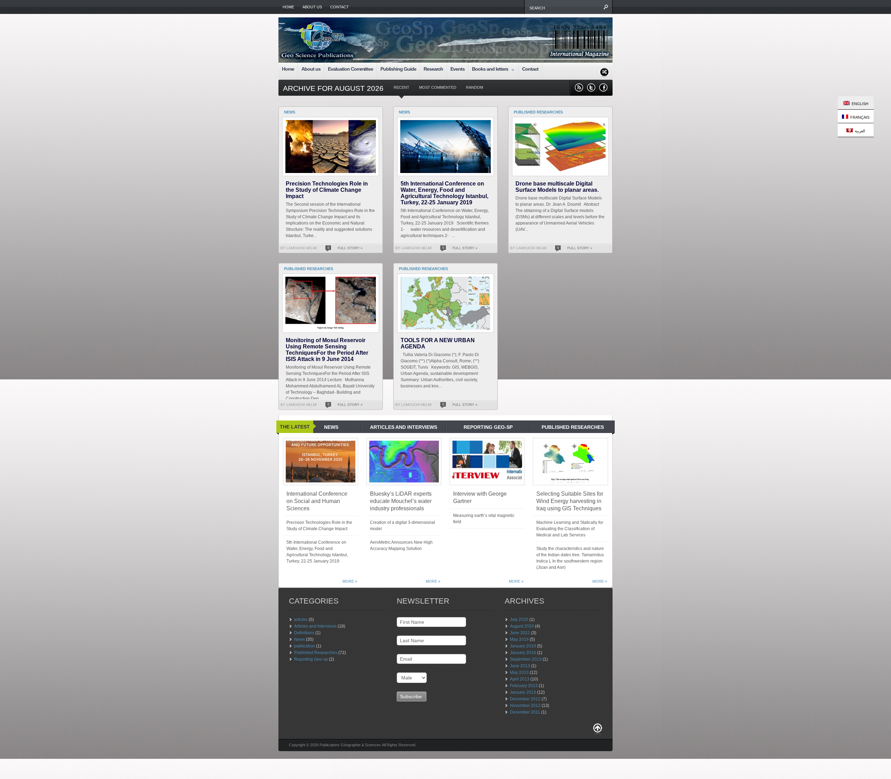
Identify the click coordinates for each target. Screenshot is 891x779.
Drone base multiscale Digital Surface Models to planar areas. (557, 187)
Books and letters (488, 70)
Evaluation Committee (350, 69)
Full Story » (350, 248)
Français (858, 117)
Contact (339, 7)
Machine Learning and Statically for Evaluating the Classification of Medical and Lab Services (569, 528)
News (299, 639)
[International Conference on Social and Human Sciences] (320, 461)
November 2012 (525, 705)
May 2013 (519, 672)
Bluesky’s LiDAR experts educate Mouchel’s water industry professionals (401, 501)
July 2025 (519, 619)
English (859, 104)
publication (304, 646)
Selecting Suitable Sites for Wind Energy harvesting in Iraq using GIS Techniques (569, 501)
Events (457, 69)
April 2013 (519, 679)
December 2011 (525, 712)
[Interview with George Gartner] (487, 461)
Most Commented (437, 87)
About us (312, 7)
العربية (859, 131)
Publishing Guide (398, 69)
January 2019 (523, 646)
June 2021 (520, 632)
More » (349, 581)
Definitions (304, 632)
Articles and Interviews (315, 626)
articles (301, 619)
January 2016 (523, 652)
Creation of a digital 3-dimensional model (402, 525)
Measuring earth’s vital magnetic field (483, 518)
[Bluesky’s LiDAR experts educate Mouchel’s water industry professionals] (404, 461)
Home (288, 7)
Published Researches (315, 652)
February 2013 (524, 685)
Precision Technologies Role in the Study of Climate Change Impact (327, 190)
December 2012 (525, 699)
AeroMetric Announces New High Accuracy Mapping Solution (401, 545)
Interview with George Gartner (480, 497)
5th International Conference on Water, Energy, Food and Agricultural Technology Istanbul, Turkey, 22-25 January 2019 (444, 193)
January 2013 (523, 692)
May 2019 (519, 639)
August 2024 (522, 626)
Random (474, 87)
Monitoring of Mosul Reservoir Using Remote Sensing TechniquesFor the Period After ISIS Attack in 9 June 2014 (327, 349)
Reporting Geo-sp (311, 659)
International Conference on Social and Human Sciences (316, 501)
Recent (401, 87)
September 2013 (526, 659)
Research (433, 69)
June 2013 (520, 665)
